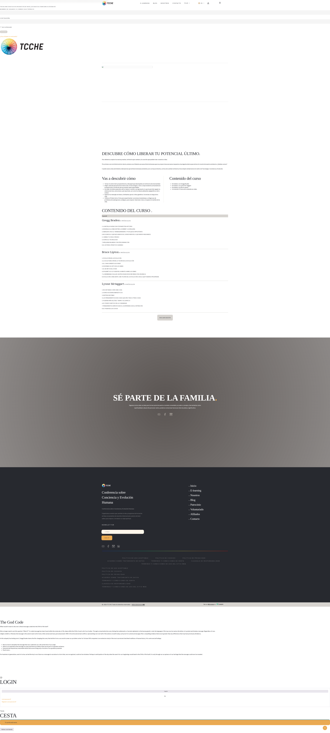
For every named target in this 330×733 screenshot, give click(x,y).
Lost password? (6, 699)
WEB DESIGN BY (137, 604)
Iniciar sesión (165, 317)
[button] (126, 561)
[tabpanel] (165, 284)
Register (4, 702)
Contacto (195, 518)
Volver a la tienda (6, 729)
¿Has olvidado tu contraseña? (8, 36)
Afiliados (195, 514)
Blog (192, 499)
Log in (166, 691)
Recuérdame (7, 27)
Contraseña (5, 18)
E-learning (195, 490)
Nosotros (195, 495)
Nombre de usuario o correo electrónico (17, 9)
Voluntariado (197, 509)
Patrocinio (195, 504)
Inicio (193, 485)
